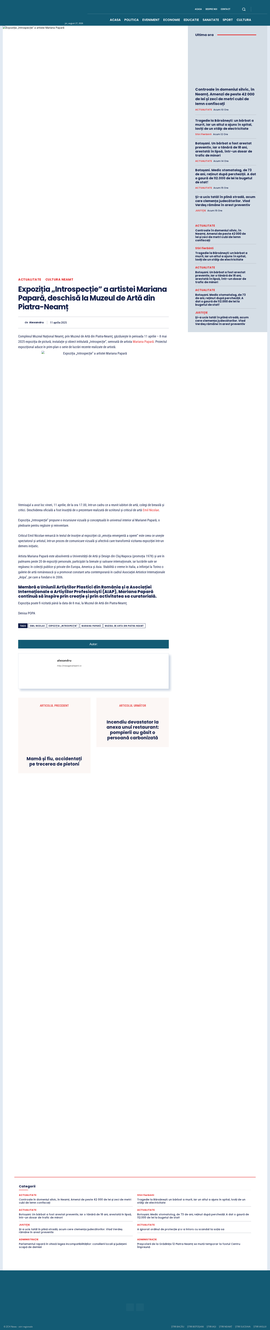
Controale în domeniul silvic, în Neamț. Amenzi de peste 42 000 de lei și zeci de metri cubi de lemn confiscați (224, 96)
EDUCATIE (225, 1177)
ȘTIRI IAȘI (211, 1326)
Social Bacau (101, 1193)
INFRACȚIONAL (218, 1180)
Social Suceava (175, 1193)
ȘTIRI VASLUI (259, 1326)
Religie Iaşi (86, 1190)
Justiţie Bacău (185, 1183)
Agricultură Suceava (217, 1170)
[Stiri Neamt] (55, 12)
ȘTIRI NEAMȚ (225, 1326)
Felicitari (192, 1180)
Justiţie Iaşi (225, 1183)
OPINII (89, 1187)
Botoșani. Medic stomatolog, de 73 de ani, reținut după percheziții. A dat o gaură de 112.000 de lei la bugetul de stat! (225, 176)
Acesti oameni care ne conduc (61, 1167)
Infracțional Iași (64, 1183)
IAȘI (203, 1180)
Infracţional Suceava (112, 1183)
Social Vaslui (194, 1193)
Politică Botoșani (164, 1187)
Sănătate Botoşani (202, 1190)
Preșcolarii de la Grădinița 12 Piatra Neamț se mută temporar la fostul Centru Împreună (188, 1245)
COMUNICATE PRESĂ (125, 1173)
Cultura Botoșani (184, 1173)
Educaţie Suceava (104, 1180)
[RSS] (261, 9)
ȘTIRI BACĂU (177, 1326)
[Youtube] (266, 9)
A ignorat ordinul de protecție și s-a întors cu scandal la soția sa (180, 1229)
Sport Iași (228, 1197)
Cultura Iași (204, 1173)
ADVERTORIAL (80, 1170)
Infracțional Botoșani (40, 1183)
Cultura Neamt (59, 279)
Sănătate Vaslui (68, 1193)
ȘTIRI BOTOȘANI (195, 1326)
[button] (243, 9)
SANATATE (161, 1190)
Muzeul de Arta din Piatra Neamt (124, 625)
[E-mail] (139, 322)
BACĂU (90, 1173)
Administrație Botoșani (162, 1167)
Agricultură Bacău (122, 1170)
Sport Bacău (224, 1193)
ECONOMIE (193, 1177)
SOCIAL (85, 1193)
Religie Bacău (48, 1190)
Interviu (155, 1183)
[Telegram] (156, 322)
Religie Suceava (124, 1190)
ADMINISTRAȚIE (111, 1167)
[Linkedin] (131, 322)
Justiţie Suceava (41, 1187)
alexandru (36, 322)
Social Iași (138, 1193)
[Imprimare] (148, 322)
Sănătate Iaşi (223, 1190)
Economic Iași (105, 1177)
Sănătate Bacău (179, 1190)
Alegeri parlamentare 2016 (67, 1173)
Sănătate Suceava (46, 1193)
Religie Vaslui (144, 1190)
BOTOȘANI (104, 1173)
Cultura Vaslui (39, 1177)
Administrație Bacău (134, 1167)
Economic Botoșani (83, 1177)
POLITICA (126, 1187)
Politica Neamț (202, 1187)
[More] (165, 322)
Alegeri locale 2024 (39, 1173)
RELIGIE (32, 1190)
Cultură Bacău (163, 1173)
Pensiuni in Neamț (107, 1187)
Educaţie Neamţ (82, 1180)
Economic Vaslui (173, 1177)
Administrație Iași (187, 1167)
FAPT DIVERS (162, 1180)
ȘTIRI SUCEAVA (243, 1326)
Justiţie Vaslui (62, 1187)
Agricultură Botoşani (147, 1170)
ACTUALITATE (29, 279)
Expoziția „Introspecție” (63, 625)
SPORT (209, 1193)
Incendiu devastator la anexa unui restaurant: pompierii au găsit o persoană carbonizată (133, 730)
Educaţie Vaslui (126, 1180)
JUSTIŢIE (200, 210)
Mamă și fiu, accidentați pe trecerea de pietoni (54, 761)
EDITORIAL (209, 1177)
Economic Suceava (150, 1177)
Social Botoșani (120, 1193)
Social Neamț (156, 1193)
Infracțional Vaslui (137, 1183)
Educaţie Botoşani (42, 1180)
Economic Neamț (127, 1177)
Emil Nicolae (151, 510)
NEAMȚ (78, 1187)
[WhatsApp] (122, 322)
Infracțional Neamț (87, 1183)
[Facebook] (257, 9)
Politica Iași (184, 1187)
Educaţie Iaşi (62, 1180)
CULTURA (147, 1173)
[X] (105, 322)
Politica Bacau (143, 1187)
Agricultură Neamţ (192, 1170)
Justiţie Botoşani (206, 1183)
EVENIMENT (144, 1180)
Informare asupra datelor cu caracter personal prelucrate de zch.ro (135, 1300)
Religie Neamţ (104, 1190)
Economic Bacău (60, 1177)
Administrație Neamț (212, 1167)
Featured (178, 1180)
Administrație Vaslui (57, 1170)
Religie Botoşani (68, 1190)
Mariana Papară (143, 342)
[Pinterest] (114, 322)
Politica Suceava (223, 1187)
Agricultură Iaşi (170, 1170)
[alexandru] (21, 322)
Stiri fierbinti (203, 134)
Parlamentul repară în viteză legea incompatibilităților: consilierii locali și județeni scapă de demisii (73, 1245)
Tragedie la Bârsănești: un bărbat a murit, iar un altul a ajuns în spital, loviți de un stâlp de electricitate (224, 124)
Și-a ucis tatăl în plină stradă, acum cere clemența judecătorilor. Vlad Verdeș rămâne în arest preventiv (225, 201)
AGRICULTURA (100, 1170)
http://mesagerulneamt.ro (69, 665)
